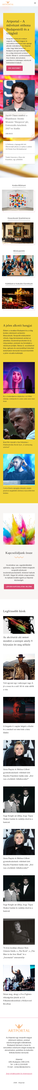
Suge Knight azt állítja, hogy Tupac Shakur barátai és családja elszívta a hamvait (18, 819)
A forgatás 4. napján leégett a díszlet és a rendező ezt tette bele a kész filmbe (18, 729)
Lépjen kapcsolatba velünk (19, 586)
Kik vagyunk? (14, 68)
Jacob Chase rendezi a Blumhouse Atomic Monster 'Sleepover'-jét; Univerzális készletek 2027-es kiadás (17, 122)
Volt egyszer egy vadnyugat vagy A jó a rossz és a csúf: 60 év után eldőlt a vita (18, 686)
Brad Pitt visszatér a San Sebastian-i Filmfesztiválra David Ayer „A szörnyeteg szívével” (17, 444)
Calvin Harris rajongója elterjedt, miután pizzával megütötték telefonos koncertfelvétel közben (19, 490)
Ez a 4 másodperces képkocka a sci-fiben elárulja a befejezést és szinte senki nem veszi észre (19, 398)
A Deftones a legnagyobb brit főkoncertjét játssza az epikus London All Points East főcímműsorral (18, 146)
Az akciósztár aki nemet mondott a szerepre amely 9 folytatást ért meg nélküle (17, 641)
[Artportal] (8, 3)
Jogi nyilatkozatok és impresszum (19, 1073)
